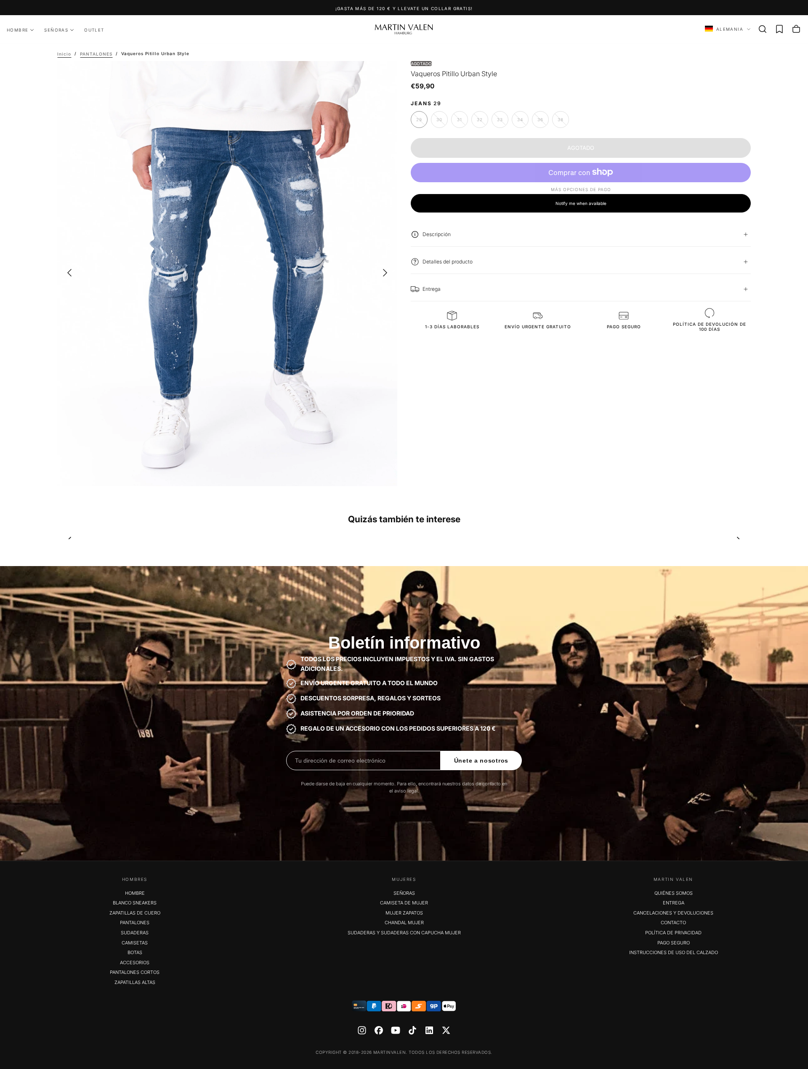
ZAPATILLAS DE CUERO (134, 913)
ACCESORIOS (134, 962)
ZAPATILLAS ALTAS (134, 982)
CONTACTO (673, 922)
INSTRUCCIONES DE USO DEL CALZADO (673, 952)
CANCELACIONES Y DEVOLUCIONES (673, 913)
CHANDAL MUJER (404, 922)
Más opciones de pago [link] (581, 189)
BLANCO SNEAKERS (135, 903)
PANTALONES (134, 922)
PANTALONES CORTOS (134, 972)
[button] (763, 29)
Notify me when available (581, 203)
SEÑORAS (56, 29)
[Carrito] (796, 29)
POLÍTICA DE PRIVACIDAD (673, 933)
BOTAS (135, 952)
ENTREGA (673, 903)
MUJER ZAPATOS (404, 913)
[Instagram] (362, 1030)
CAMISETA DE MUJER (404, 903)
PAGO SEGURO (673, 943)
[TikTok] (412, 1030)
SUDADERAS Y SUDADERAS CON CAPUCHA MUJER (404, 933)
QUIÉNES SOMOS (673, 893)
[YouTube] (396, 1030)
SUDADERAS (135, 933)
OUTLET (94, 29)
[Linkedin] (429, 1030)
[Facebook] (379, 1030)
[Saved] (779, 29)
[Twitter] (446, 1030)
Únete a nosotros (481, 760)
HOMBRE (17, 29)
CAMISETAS (135, 943)
